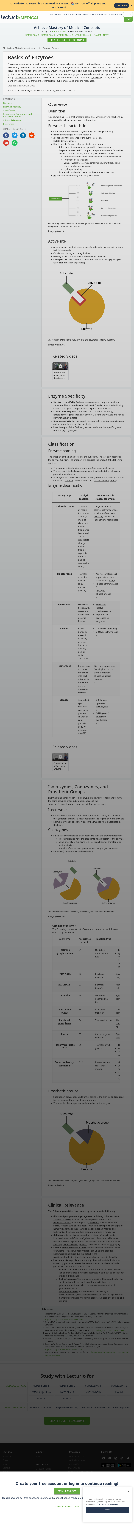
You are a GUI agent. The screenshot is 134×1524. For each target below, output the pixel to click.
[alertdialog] (67, 5)
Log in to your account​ (67, 1506)
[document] (67, 762)
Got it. (107, 1510)
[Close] (129, 1491)
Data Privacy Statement (108, 1504)
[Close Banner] (131, 5)
